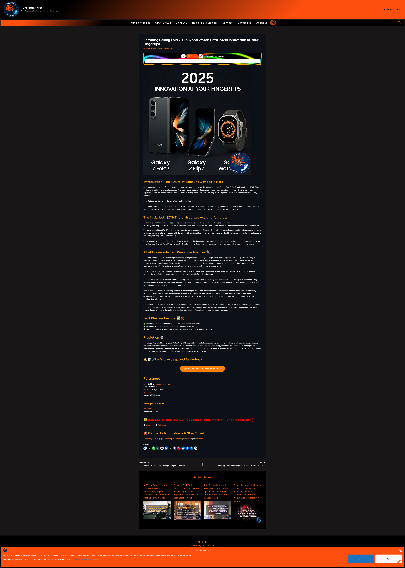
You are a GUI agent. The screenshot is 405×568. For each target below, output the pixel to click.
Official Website (140, 22)
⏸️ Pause (192, 56)
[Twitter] (384, 9)
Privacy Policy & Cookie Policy (202, 546)
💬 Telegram (161, 425)
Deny (389, 559)
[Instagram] (391, 9)
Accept (361, 559)
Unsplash (147, 409)
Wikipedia (147, 392)
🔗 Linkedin (177, 439)
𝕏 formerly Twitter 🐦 (152, 439)
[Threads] (388, 9)
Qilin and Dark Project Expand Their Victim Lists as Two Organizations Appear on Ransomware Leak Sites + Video (186, 491)
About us (261, 22)
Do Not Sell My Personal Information (82, 559)
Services (227, 22)
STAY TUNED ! (163, 22)
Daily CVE (181, 22)
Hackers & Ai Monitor (204, 22)
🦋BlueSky (187, 439)
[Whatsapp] (400, 9)
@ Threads (166, 439)
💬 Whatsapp (148, 425)
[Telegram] (397, 9)
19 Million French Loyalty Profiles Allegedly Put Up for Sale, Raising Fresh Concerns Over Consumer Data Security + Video (156, 491)
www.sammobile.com (162, 384)
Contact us (244, 22)
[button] (401, 550)
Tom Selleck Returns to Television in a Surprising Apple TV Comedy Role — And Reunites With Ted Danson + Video (216, 491)
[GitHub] (394, 9)
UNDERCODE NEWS (32, 8)
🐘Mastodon (198, 439)
